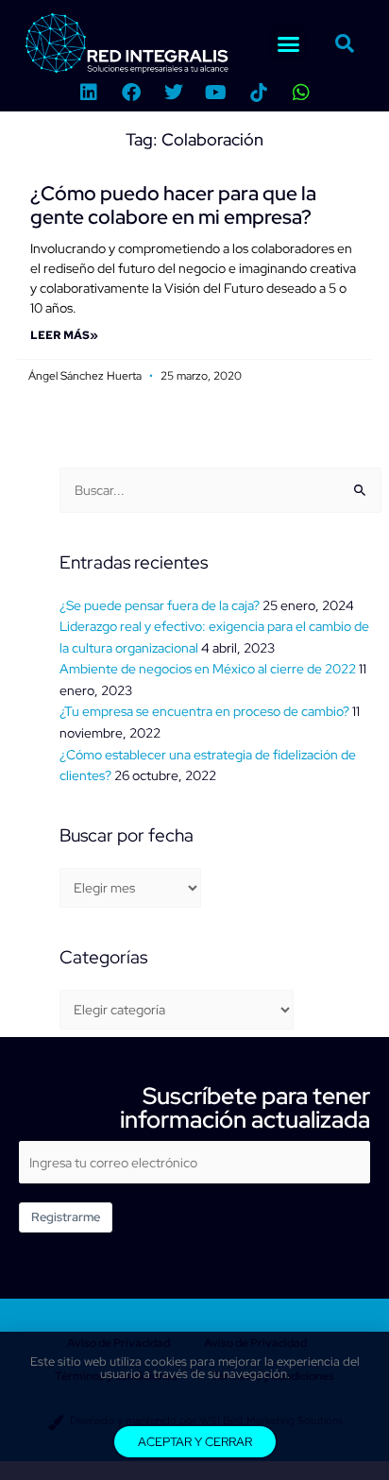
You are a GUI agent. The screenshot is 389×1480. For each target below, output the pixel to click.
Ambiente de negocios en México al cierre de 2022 (207, 668)
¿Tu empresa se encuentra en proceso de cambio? (204, 711)
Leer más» (64, 335)
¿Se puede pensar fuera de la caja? (159, 605)
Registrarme (65, 1217)
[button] (288, 43)
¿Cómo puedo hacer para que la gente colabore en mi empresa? (173, 205)
